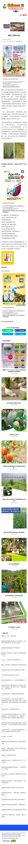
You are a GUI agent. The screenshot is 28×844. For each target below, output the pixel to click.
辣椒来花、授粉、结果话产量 (8, 636)
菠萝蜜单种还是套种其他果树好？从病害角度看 (13, 804)
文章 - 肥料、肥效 (11, 41)
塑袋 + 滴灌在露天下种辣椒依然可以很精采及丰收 (13, 665)
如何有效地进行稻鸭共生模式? (14, 403)
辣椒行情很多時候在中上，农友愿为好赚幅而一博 (13, 680)
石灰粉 (5, 321)
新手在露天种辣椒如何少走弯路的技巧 (10, 648)
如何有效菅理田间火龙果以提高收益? (14, 595)
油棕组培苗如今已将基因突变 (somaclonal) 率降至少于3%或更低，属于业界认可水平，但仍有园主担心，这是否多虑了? (14, 686)
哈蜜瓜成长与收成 (14, 434)
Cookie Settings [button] (6, 841)
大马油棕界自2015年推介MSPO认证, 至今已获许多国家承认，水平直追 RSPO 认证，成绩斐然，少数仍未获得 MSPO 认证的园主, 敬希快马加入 (13, 715)
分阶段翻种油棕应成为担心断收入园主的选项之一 (13, 799)
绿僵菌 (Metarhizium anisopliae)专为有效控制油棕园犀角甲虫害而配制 (14, 370)
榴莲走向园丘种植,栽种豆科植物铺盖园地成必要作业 (14, 500)
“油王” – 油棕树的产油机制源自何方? (11, 660)
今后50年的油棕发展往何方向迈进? (10, 675)
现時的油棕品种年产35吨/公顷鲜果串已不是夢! (13, 670)
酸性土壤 (11, 321)
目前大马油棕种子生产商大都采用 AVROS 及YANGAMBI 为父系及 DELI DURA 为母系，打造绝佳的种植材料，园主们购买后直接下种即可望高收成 (13, 701)
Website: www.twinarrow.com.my (11, 86)
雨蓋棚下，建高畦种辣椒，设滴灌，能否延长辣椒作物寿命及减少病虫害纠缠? (13, 749)
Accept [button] (13, 841)
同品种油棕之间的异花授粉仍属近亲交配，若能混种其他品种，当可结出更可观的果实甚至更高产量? (14, 723)
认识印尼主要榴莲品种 (14, 564)
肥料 (8, 321)
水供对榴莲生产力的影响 (14, 627)
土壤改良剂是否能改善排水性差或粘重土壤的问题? (14, 466)
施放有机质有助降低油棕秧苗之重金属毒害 (14, 532)
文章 (4, 41)
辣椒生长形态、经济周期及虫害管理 (10, 709)
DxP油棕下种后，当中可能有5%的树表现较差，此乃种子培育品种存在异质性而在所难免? (13, 730)
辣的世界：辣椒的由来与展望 (8, 755)
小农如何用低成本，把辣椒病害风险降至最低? (12, 693)
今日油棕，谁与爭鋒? (6, 736)
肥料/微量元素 (19, 41)
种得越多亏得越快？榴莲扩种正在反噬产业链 (12, 787)
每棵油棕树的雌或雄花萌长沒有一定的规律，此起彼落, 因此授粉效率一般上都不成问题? (13, 642)
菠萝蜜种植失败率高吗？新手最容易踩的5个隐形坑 (14, 809)
